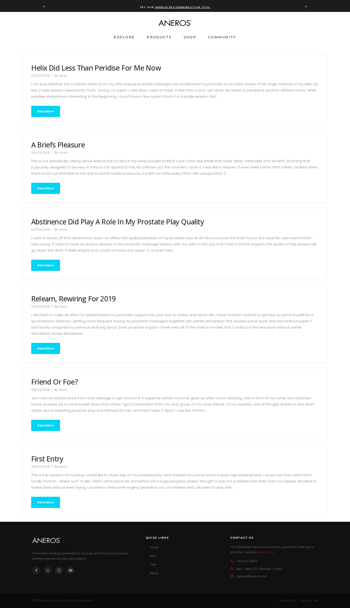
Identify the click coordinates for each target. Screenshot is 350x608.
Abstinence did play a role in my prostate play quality (117, 222)
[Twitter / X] (48, 570)
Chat (153, 564)
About (154, 573)
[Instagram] (59, 570)
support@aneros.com (251, 576)
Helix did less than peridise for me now (96, 68)
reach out (267, 552)
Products (159, 37)
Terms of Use (309, 600)
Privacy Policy (287, 600)
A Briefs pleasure (58, 145)
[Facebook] (36, 570)
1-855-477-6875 (246, 561)
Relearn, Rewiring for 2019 (73, 299)
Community (222, 37)
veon (63, 75)
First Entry (47, 459)
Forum (154, 547)
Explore (124, 37)
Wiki (152, 556)
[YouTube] (70, 570)
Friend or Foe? (54, 382)
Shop (190, 37)
